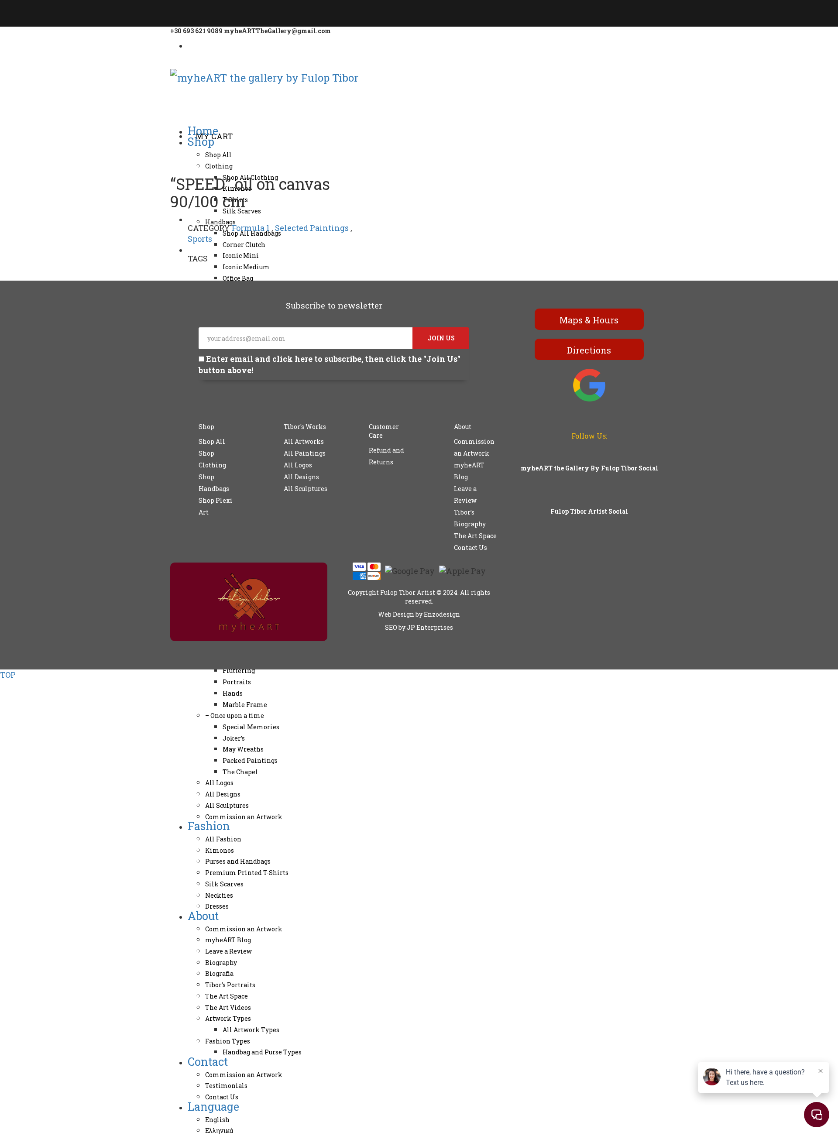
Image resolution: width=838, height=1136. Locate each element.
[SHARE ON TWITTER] (173, 274)
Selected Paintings (312, 228)
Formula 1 (251, 228)
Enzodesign (441, 614)
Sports (200, 238)
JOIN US (441, 338)
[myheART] (193, 44)
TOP (8, 674)
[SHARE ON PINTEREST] (192, 274)
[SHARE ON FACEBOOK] (179, 274)
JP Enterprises (430, 627)
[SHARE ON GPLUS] (185, 274)
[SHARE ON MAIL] (198, 274)
